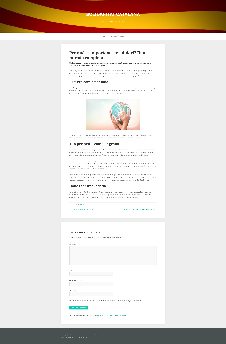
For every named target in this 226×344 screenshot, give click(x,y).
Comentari (73, 244)
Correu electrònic (75, 280)
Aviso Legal (84, 337)
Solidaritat (81, 204)
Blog (122, 36)
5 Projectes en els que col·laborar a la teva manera (139, 209)
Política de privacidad (67, 337)
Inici (103, 36)
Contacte (112, 36)
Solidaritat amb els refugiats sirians (82, 209)
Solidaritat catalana (113, 14)
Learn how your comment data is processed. (111, 315)
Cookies (77, 337)
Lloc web (72, 290)
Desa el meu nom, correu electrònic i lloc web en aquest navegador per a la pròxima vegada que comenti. (106, 301)
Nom (71, 270)
